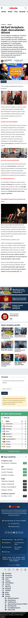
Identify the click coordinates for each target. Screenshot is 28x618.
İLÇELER (23, 557)
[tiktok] (25, 569)
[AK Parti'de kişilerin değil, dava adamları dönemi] (14, 71)
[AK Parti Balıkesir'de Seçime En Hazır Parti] (21, 331)
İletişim (7, 594)
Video (7, 579)
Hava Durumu (20, 539)
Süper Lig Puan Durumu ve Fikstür (17, 604)
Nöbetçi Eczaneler (8, 539)
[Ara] (25, 8)
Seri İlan (7, 585)
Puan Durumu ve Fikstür (19, 543)
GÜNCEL (3, 11)
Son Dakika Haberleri (18, 548)
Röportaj (8, 586)
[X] (8, 532)
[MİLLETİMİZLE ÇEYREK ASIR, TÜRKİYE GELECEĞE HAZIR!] (21, 357)
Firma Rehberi (9, 583)
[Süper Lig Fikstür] (26, 457)
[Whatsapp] (19, 532)
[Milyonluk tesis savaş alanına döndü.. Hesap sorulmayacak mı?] (7, 331)
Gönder (4, 393)
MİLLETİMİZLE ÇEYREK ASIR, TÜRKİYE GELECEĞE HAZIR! (20, 363)
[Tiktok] (16, 532)
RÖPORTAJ (5, 559)
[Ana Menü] (1, 8)
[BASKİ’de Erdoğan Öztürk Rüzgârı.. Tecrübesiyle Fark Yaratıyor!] (7, 357)
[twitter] (9, 569)
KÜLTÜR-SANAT (16, 559)
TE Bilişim (18, 565)
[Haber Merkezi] (4, 316)
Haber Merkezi (14, 315)
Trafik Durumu (7, 542)
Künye (7, 592)
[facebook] (5, 569)
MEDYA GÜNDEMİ (14, 560)
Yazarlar (7, 581)
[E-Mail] (11, 319)
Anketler (8, 590)
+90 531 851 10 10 (15, 523)
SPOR (16, 11)
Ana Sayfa (8, 573)
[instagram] (13, 569)
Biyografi (8, 588)
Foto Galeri (8, 577)
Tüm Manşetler (7, 547)
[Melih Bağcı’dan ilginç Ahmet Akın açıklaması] (7, 344)
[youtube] (17, 569)
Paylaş (4, 81)
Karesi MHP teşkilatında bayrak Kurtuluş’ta (20, 350)
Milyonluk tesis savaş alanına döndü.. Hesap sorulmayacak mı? (7, 337)
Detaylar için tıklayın (14, 451)
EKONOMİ (22, 11)
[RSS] (22, 532)
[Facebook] (6, 532)
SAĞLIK (10, 559)
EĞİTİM (23, 559)
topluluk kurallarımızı (15, 398)
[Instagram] (11, 532)
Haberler (3, 24)
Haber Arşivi (7, 551)
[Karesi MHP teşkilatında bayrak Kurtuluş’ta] (21, 344)
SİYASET (10, 11)
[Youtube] (14, 532)
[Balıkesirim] (13, 8)
